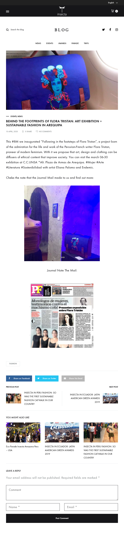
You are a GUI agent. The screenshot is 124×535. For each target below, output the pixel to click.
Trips (86, 43)
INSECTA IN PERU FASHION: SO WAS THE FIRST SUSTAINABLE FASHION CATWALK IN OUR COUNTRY (40, 398)
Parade (75, 43)
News (38, 43)
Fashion (13, 364)
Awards (62, 43)
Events (49, 43)
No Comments (45, 131)
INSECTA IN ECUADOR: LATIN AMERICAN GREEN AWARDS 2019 (85, 398)
